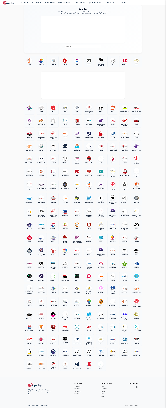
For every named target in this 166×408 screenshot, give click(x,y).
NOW (103, 393)
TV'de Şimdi (77, 388)
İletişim (126, 405)
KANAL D (104, 391)
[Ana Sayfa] (9, 3)
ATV (103, 386)
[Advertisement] (83, 29)
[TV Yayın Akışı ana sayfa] (35, 385)
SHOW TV (104, 388)
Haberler (76, 393)
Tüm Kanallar (77, 391)
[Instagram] (136, 387)
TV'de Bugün (77, 386)
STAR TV (104, 396)
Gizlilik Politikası (134, 405)
